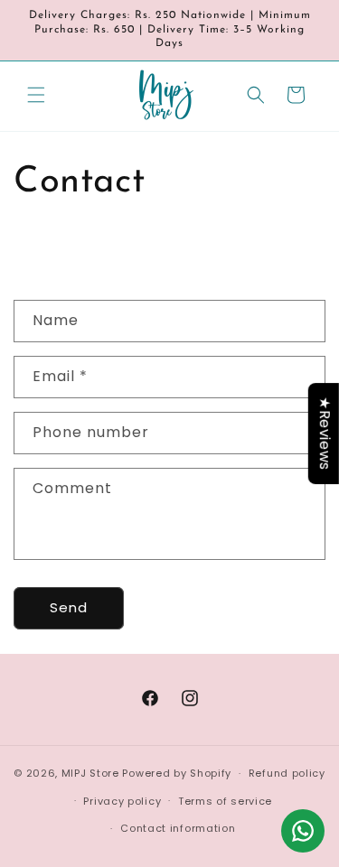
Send (69, 607)
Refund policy (287, 773)
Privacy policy (122, 801)
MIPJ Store (90, 773)
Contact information (177, 828)
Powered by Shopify (176, 773)
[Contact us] (303, 831)
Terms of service (225, 801)
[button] (36, 95)
